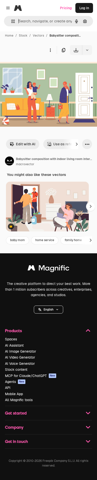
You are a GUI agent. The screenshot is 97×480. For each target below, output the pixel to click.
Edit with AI (25, 144)
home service (44, 240)
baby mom (17, 240)
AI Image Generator (20, 351)
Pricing (66, 8)
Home (9, 36)
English (48, 310)
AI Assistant (14, 345)
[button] (48, 310)
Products (13, 330)
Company (14, 427)
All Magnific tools (19, 400)
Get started (16, 413)
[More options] (50, 50)
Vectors (38, 36)
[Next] (76, 144)
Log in (84, 8)
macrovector (25, 164)
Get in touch (16, 441)
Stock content (16, 369)
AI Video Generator (20, 357)
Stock (23, 36)
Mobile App (14, 394)
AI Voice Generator (20, 363)
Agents (14, 381)
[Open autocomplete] (11, 21)
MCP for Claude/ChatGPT (30, 375)
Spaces (11, 339)
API (7, 387)
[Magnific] (48, 269)
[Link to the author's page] (9, 162)
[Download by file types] (87, 50)
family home (73, 240)
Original (32, 66)
